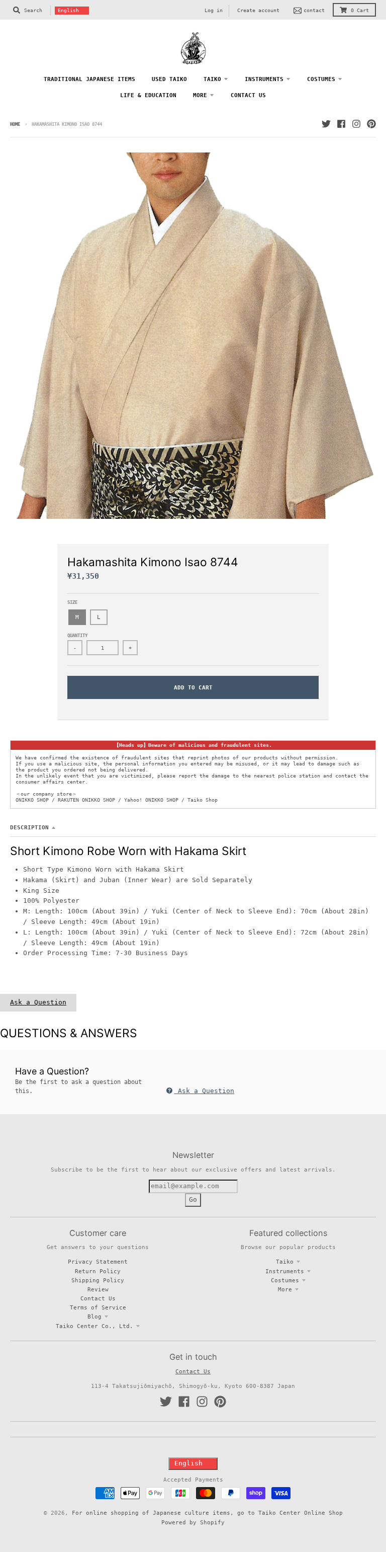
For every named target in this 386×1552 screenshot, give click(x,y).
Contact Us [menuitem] (248, 95)
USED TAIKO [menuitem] (169, 79)
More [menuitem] (200, 95)
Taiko (285, 1261)
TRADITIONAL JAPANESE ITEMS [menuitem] (89, 79)
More (285, 1289)
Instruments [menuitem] (264, 79)
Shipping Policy (97, 1280)
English (68, 10)
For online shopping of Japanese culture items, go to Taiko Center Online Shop (207, 1512)
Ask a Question (38, 1002)
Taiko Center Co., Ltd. (94, 1326)
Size (72, 602)
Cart (360, 10)
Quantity (77, 635)
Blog (94, 1316)
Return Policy (98, 1271)
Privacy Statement (98, 1261)
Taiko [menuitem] (212, 79)
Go (193, 1199)
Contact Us (98, 1298)
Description (29, 827)
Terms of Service (98, 1307)
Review (98, 1289)
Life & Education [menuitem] (148, 95)
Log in (214, 10)
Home (15, 124)
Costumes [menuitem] (321, 79)
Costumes (285, 1280)
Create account (258, 10)
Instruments (284, 1271)
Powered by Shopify (193, 1522)
